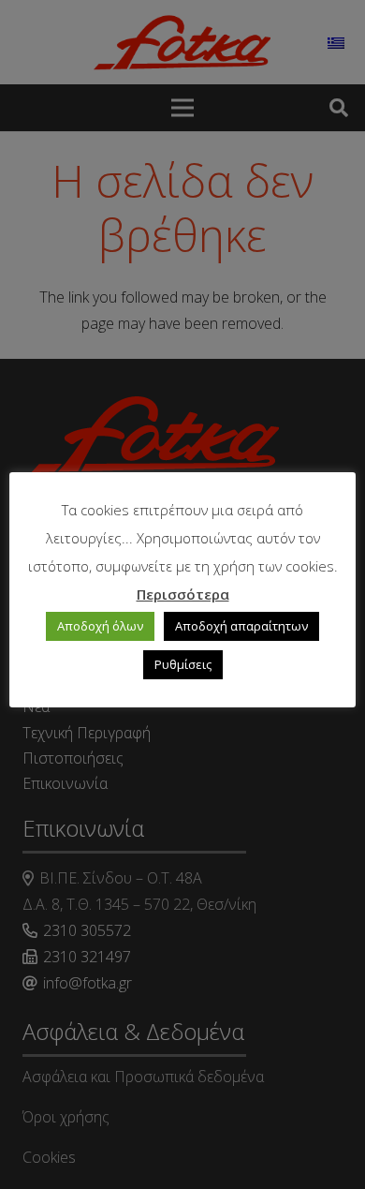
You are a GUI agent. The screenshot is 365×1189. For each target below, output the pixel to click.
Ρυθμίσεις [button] (183, 664)
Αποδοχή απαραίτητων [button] (241, 625)
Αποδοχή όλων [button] (100, 625)
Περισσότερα (183, 594)
